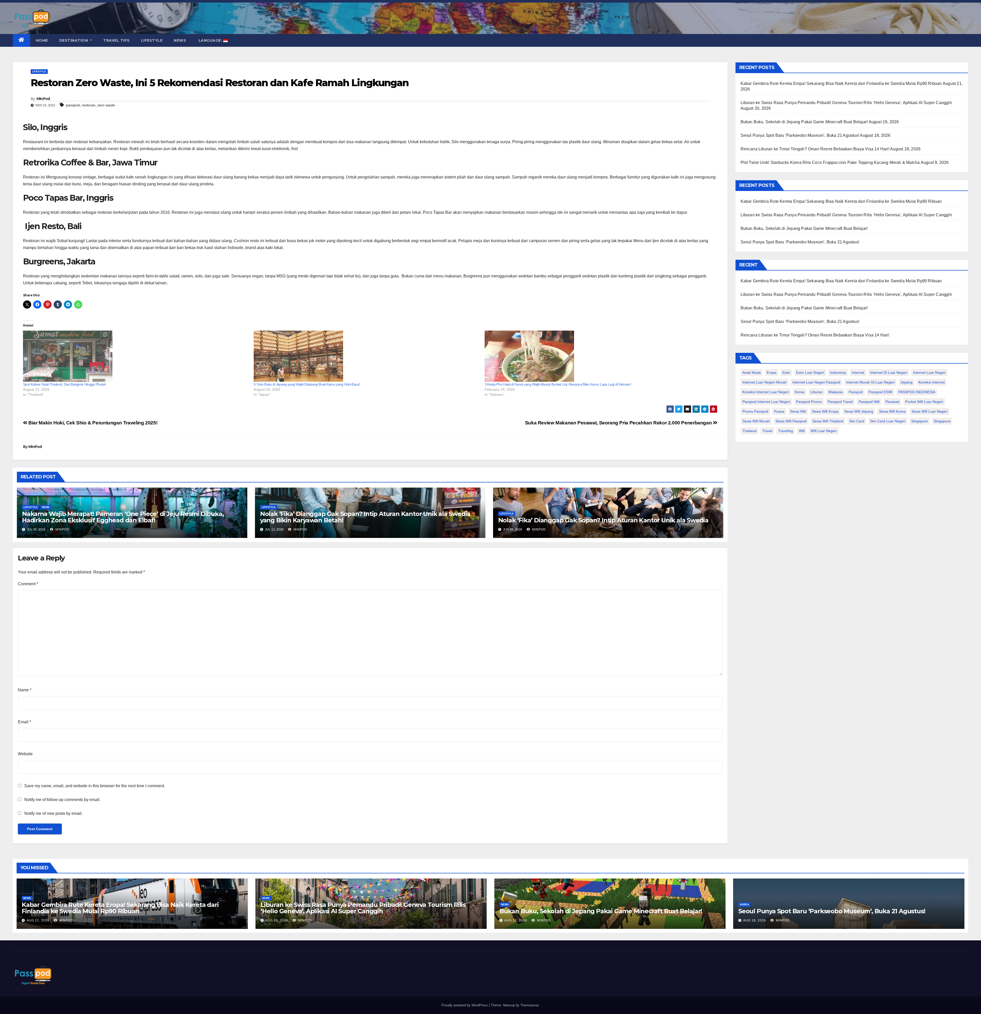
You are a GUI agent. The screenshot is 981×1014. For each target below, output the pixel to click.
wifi (802, 431)
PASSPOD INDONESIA (916, 392)
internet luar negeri (929, 372)
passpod (73, 105)
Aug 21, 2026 (38, 920)
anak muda (751, 372)
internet (858, 372)
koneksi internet (931, 382)
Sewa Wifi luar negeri (930, 411)
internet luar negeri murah (764, 382)
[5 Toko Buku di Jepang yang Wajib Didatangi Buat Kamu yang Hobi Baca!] (366, 356)
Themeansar (529, 1005)
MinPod (43, 98)
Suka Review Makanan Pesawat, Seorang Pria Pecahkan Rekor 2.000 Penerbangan (619, 422)
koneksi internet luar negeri (765, 392)
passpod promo (809, 402)
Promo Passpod (755, 411)
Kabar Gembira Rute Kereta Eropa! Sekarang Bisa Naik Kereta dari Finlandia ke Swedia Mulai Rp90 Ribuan (841, 83)
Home (42, 40)
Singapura (942, 421)
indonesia (838, 372)
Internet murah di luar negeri (870, 382)
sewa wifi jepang (858, 411)
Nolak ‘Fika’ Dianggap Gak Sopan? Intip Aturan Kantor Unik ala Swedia (603, 520)
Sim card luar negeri (887, 421)
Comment (28, 584)
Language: (210, 40)
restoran (88, 105)
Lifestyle (152, 40)
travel (767, 431)
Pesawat (892, 402)
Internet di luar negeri (888, 372)
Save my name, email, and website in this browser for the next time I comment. (94, 786)
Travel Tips (116, 40)
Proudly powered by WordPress (465, 1005)
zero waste (106, 105)
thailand (749, 431)
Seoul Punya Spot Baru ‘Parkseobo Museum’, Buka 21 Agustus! (800, 135)
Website (25, 754)
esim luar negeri (810, 372)
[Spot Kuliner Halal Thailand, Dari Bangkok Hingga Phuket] (136, 356)
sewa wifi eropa (825, 411)
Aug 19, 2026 (515, 920)
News (180, 40)
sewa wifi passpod (791, 421)
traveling (785, 431)
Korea (744, 904)
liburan (816, 392)
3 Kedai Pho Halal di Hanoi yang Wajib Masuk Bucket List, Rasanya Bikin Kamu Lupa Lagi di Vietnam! (558, 384)
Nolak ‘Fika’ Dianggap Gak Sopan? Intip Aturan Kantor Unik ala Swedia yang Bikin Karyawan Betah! (365, 517)
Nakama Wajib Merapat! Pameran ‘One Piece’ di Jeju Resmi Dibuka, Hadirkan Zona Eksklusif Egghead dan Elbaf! (123, 517)
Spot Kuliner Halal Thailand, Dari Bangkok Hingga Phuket (64, 384)
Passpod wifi (869, 402)
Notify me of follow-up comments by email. (62, 799)
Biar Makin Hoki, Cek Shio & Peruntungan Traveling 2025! (92, 422)
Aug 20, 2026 (276, 920)
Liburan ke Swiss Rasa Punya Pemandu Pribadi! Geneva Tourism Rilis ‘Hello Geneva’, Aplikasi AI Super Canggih (846, 102)
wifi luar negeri (824, 431)
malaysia (835, 392)
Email (24, 722)
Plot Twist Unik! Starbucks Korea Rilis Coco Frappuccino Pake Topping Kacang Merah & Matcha (830, 162)
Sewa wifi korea (892, 411)
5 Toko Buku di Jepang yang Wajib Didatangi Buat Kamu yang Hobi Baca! (307, 384)
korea (799, 392)
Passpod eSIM (880, 392)
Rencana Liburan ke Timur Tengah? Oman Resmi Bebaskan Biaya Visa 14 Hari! (815, 149)
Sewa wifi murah (756, 421)
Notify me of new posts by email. (53, 813)
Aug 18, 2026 (754, 920)
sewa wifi (798, 411)
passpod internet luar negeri (766, 402)
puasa (779, 411)
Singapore (919, 421)
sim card (856, 421)
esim (786, 372)
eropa (771, 372)
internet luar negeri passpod (816, 382)
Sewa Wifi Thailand (827, 421)
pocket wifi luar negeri (924, 402)
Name (24, 690)
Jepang (907, 382)
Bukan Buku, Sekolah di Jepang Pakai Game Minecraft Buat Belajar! (804, 122)
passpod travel (840, 402)
